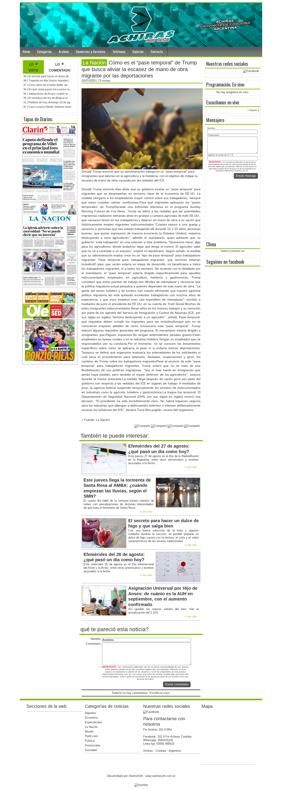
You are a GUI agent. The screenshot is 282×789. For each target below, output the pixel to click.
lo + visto (33, 67)
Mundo (89, 731)
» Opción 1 (253, 110)
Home (26, 51)
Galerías (138, 51)
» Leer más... (192, 467)
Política (90, 740)
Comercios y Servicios (90, 51)
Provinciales (92, 745)
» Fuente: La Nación (96, 420)
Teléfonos (118, 51)
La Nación (91, 727)
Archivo (64, 51)
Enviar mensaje (246, 175)
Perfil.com (91, 736)
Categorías (44, 51)
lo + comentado (59, 67)
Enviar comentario (176, 684)
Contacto (157, 51)
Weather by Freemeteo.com (233, 251)
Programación (218, 84)
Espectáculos (93, 722)
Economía (91, 717)
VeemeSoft (136, 776)
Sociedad (91, 750)
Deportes (90, 713)
